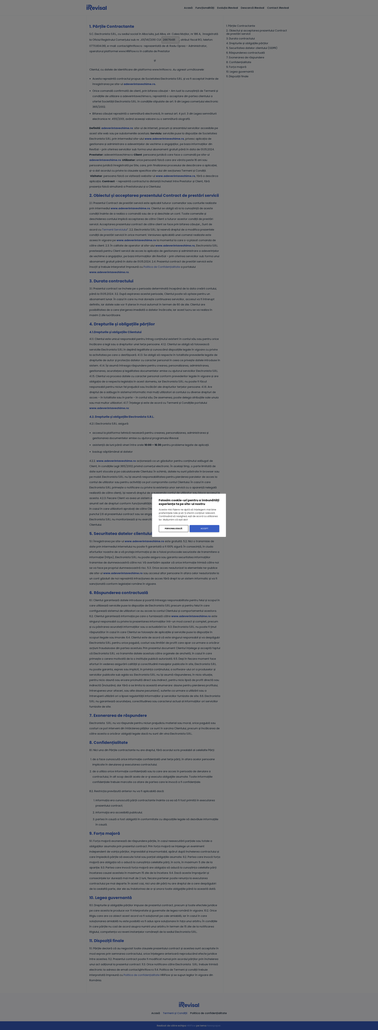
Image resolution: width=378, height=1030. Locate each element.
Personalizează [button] (173, 528)
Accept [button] (204, 528)
